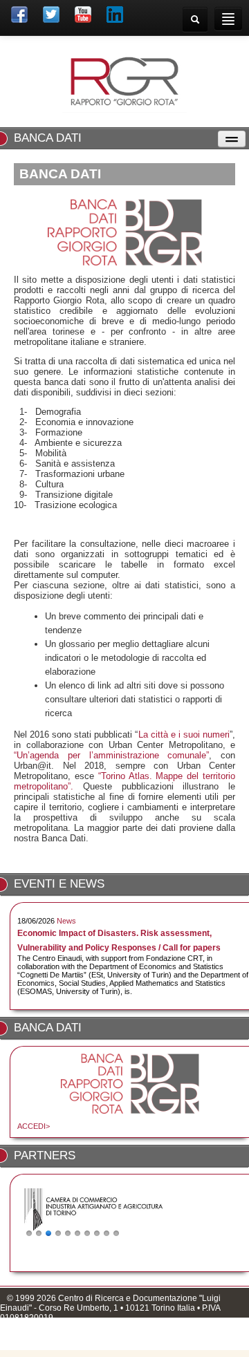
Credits (72, 1343)
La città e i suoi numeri (184, 734)
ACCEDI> (33, 1126)
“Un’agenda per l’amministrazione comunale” (111, 755)
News (66, 921)
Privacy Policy (26, 1343)
